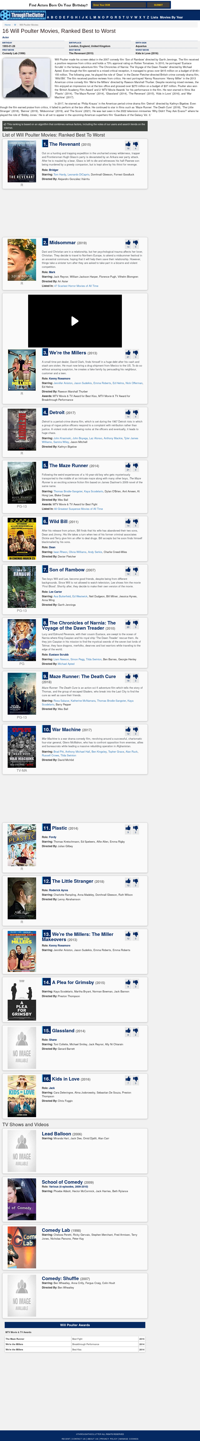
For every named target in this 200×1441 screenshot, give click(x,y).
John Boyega (80, 438)
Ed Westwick (80, 596)
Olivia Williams (77, 552)
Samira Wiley (61, 442)
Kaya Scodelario (93, 491)
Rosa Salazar (61, 700)
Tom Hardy (60, 174)
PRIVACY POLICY (109, 1438)
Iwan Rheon (60, 552)
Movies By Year (171, 17)
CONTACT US (79, 1438)
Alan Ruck (132, 751)
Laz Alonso (95, 438)
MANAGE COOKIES (128, 1438)
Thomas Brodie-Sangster (68, 491)
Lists (154, 17)
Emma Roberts (102, 383)
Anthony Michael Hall (77, 751)
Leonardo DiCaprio (78, 174)
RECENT (66, 1438)
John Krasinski (62, 438)
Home (8, 24)
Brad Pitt (59, 751)
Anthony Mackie (113, 438)
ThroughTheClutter (90, 1434)
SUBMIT (158, 4)
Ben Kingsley (99, 751)
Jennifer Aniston (63, 383)
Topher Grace (116, 751)
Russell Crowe (50, 755)
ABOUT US (93, 1438)
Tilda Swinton (94, 659)
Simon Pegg (77, 659)
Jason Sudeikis (83, 383)
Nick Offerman (134, 383)
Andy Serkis (95, 552)
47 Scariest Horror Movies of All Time (76, 286)
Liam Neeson (61, 659)
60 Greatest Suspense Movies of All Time (78, 509)
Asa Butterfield (62, 596)
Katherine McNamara (83, 700)
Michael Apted (66, 664)
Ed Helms (118, 383)
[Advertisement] (75, 214)
